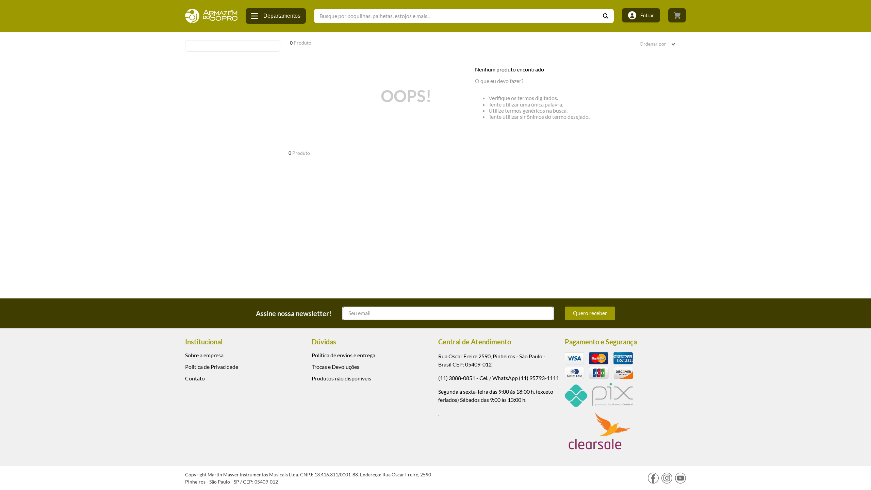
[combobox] (464, 16)
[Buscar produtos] (608, 16)
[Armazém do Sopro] (211, 16)
